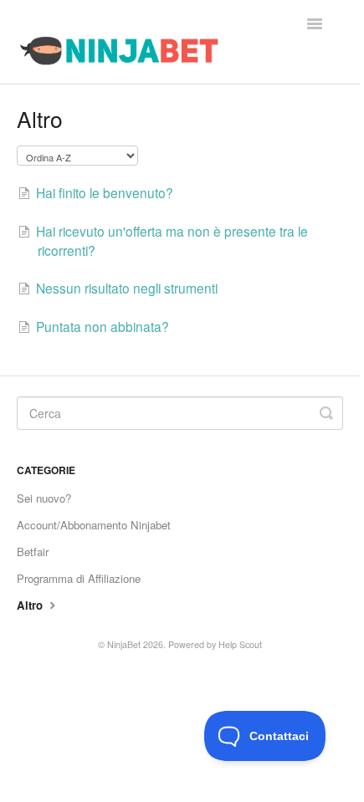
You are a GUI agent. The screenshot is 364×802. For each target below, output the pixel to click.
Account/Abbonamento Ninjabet (94, 525)
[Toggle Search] (326, 413)
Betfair (33, 551)
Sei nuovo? (44, 498)
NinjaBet (124, 644)
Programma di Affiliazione (79, 578)
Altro (31, 605)
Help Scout (240, 644)
